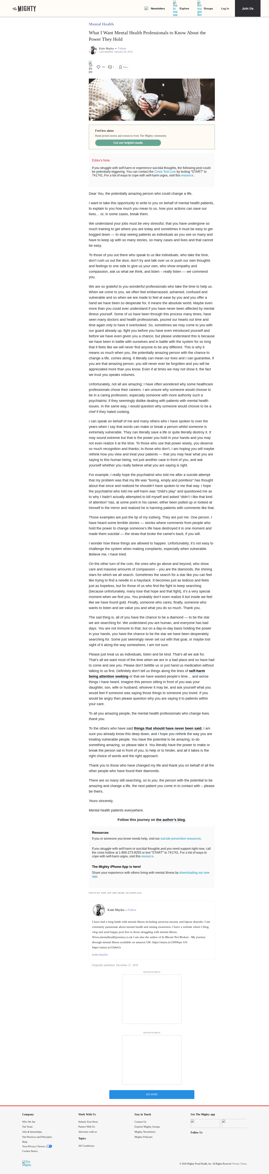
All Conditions (86, 1145)
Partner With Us (86, 1126)
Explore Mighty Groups (147, 1126)
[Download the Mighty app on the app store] (205, 1123)
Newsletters (158, 8)
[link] (24, 8)
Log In (225, 8)
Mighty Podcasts (143, 1136)
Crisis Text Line (165, 171)
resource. (147, 856)
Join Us (247, 8)
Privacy (235, 1163)
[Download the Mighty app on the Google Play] (236, 1123)
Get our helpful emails (128, 142)
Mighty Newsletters (144, 1131)
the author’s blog (170, 820)
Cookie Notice (30, 1151)
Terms (244, 1163)
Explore (184, 8)
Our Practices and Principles (37, 1136)
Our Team (27, 1126)
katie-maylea (100, 954)
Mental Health (101, 24)
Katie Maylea (107, 48)
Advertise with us (87, 1131)
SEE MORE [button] (152, 1094)
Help (24, 1141)
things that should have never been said (167, 728)
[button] (122, 48)
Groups (208, 8)
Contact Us (140, 1121)
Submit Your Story (88, 1121)
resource (187, 175)
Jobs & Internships (32, 1131)
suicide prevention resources (180, 838)
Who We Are (28, 1121)
